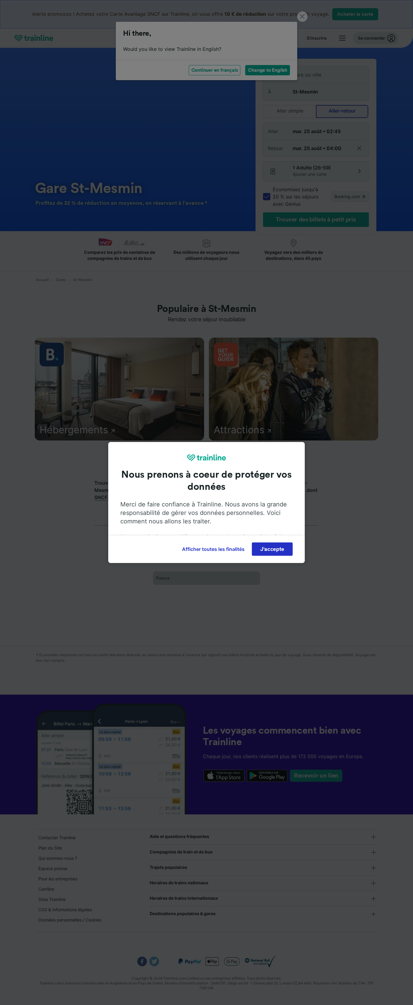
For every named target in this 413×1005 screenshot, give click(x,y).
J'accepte (272, 549)
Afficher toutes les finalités (213, 549)
